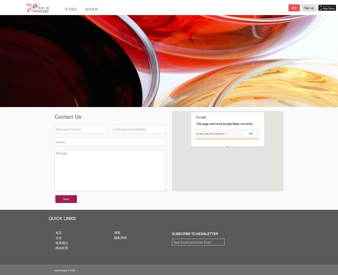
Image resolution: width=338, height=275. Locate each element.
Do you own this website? (210, 134)
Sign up (309, 8)
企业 (59, 237)
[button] (227, 147)
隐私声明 (120, 237)
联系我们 (62, 243)
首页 (59, 232)
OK (251, 133)
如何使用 (91, 8)
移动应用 (62, 248)
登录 (294, 8)
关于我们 (71, 8)
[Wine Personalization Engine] (24, 7)
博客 (117, 232)
